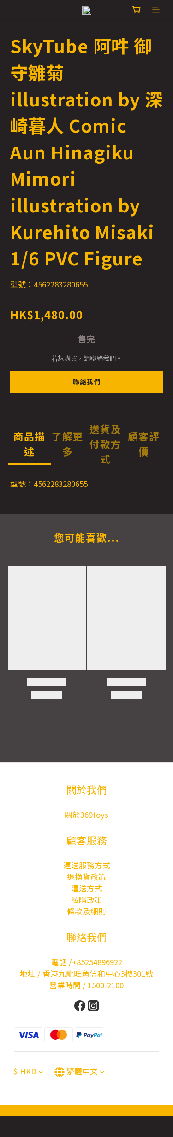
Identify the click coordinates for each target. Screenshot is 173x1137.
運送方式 (86, 888)
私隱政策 (86, 899)
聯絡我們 (87, 381)
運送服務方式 (86, 865)
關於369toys (86, 814)
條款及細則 (86, 911)
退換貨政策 (86, 876)
